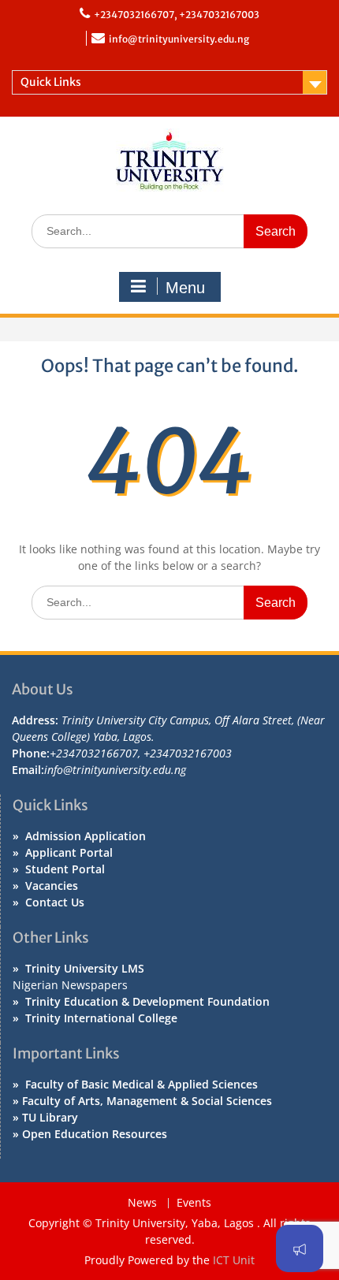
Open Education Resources (94, 1133)
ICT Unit (234, 1259)
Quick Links (50, 82)
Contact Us (54, 902)
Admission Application (85, 835)
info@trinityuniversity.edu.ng (179, 39)
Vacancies (51, 885)
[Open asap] (299, 1248)
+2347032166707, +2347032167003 (176, 14)
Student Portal (65, 868)
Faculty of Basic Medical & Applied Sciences (141, 1084)
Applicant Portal (69, 852)
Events (194, 1203)
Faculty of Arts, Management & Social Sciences (147, 1100)
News (142, 1203)
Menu (185, 287)
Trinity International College (101, 1017)
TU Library (50, 1117)
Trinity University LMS (84, 968)
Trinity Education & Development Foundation (147, 1001)
